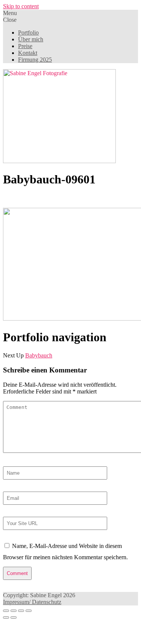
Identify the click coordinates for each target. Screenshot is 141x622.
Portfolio (28, 32)
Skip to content (21, 6)
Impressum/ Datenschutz (32, 602)
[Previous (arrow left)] (6, 617)
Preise (25, 46)
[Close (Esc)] (6, 611)
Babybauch (38, 355)
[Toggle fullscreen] (21, 611)
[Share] (14, 611)
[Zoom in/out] (29, 611)
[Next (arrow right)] (14, 617)
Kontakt (27, 53)
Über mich (30, 39)
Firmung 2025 (35, 59)
